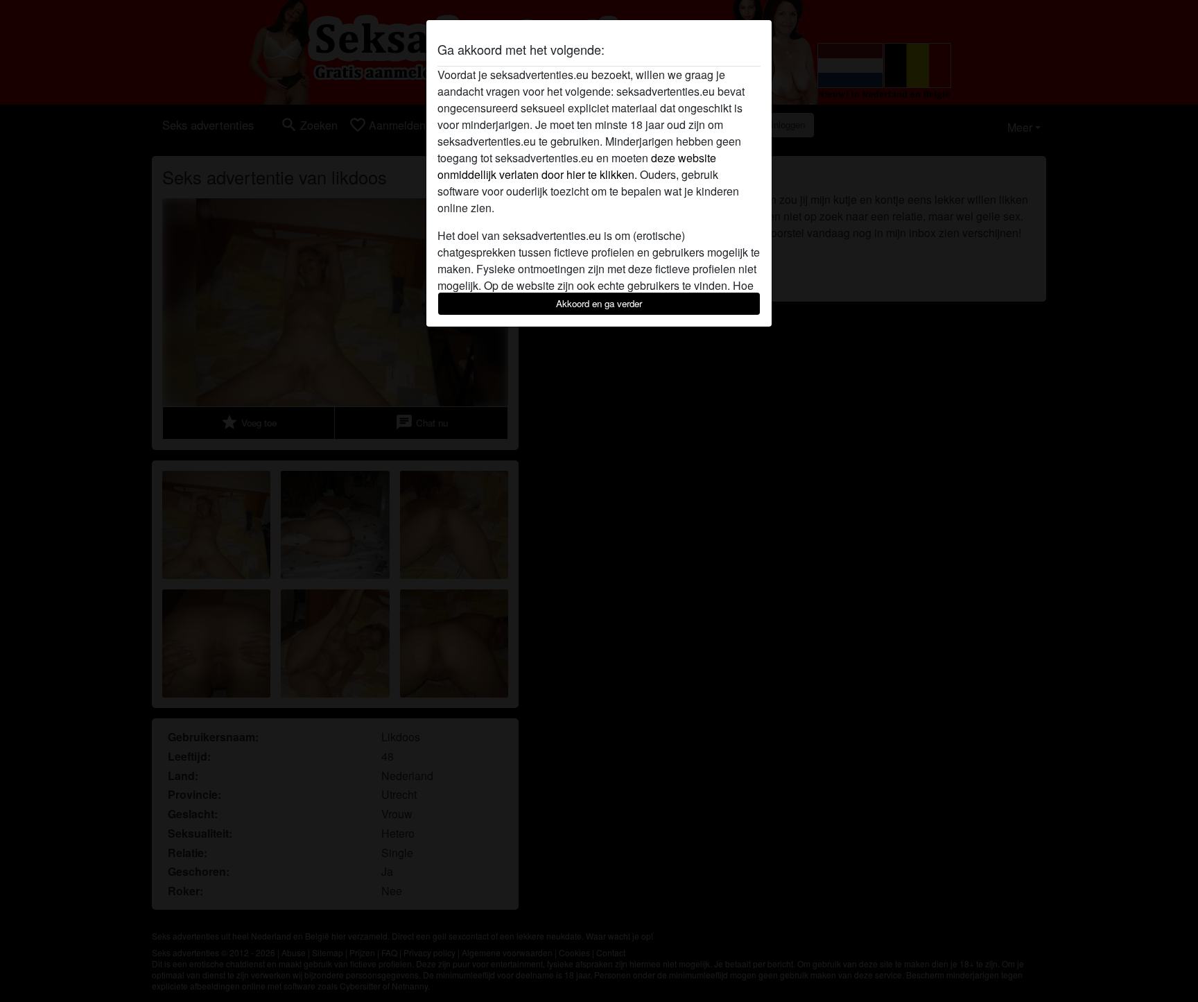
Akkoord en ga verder (599, 303)
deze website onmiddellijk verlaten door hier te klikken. (576, 166)
